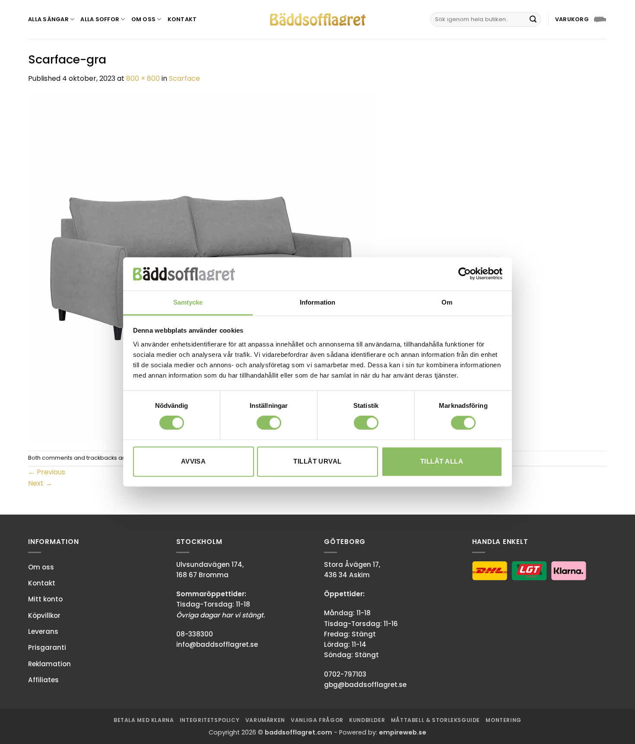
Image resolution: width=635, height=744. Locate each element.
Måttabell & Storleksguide (435, 720)
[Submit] (533, 19)
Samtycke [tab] (188, 302)
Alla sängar (48, 19)
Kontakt (182, 19)
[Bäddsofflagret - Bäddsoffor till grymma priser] (317, 20)
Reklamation (49, 663)
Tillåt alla (441, 461)
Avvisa (193, 461)
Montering (503, 720)
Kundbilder (367, 720)
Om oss (143, 19)
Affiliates (43, 679)
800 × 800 (143, 78)
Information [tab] (317, 302)
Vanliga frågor (317, 720)
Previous (46, 472)
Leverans (43, 631)
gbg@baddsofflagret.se (365, 684)
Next (40, 483)
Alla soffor (99, 19)
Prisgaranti (47, 647)
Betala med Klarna (144, 720)
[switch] (269, 423)
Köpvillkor (44, 615)
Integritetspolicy (209, 720)
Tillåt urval (317, 461)
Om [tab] (446, 302)
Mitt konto (45, 599)
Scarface (184, 78)
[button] (581, 19)
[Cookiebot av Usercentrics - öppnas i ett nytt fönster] (464, 273)
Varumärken (265, 720)
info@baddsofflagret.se (217, 644)
